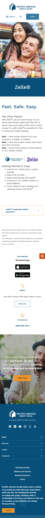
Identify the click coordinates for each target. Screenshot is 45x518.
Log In (32, 16)
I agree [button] (8, 510)
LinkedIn (15, 426)
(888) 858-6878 (23, 326)
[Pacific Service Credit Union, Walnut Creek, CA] (22, 7)
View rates (22, 304)
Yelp (35, 426)
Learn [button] (4, 450)
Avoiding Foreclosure (22, 475)
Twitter (30, 426)
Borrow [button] (5, 443)
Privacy (22, 479)
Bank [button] (4, 437)
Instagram (25, 426)
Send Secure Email (23, 467)
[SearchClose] (20, 17)
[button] (22, 211)
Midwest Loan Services (22, 471)
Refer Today (22, 378)
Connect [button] (6, 456)
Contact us (23, 320)
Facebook (10, 426)
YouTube (20, 426)
